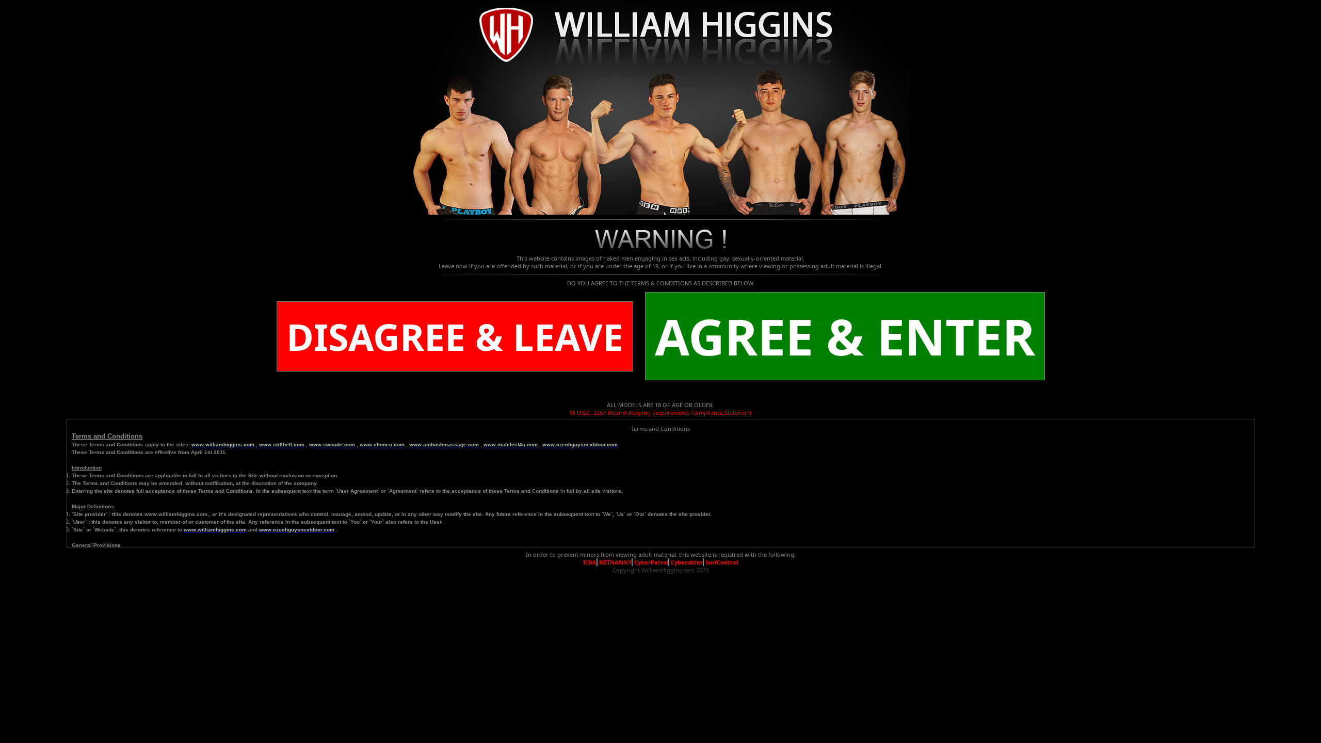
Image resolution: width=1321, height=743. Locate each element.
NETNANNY (615, 562)
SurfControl (721, 562)
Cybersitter (687, 562)
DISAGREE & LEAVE (454, 336)
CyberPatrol (651, 562)
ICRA (590, 562)
